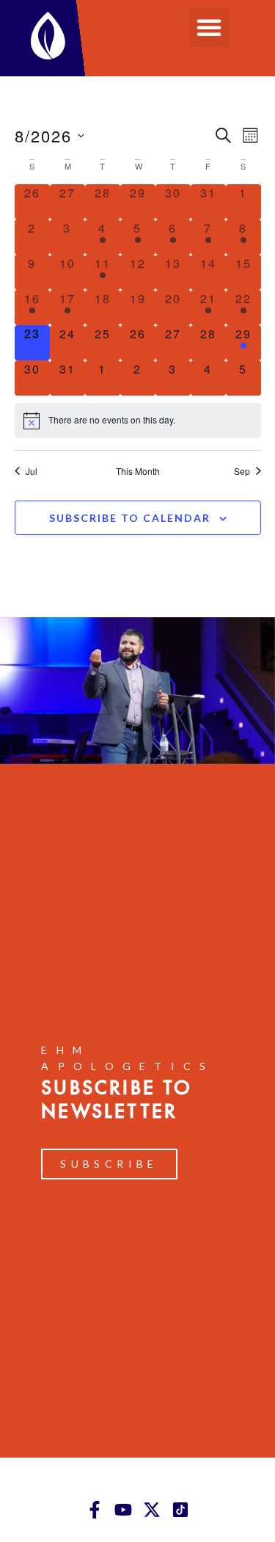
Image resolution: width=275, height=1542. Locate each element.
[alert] (138, 420)
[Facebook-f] (94, 1510)
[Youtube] (123, 1510)
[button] (209, 27)
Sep (242, 471)
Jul (31, 471)
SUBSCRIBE (109, 1163)
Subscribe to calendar (129, 518)
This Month (138, 471)
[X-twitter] (152, 1510)
